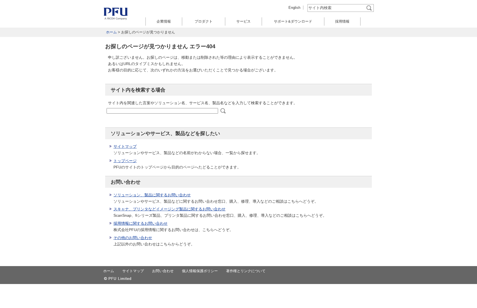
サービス (243, 21)
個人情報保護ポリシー (200, 271)
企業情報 (164, 21)
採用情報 (342, 21)
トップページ (125, 161)
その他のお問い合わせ (132, 237)
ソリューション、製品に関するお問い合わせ (152, 195)
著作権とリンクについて (246, 271)
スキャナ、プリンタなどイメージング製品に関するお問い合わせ (169, 209)
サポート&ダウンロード (293, 21)
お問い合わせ (163, 271)
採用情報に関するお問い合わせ (140, 223)
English (294, 8)
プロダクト (204, 21)
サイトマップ (125, 146)
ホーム (111, 32)
